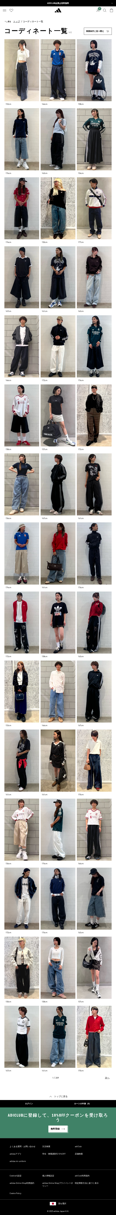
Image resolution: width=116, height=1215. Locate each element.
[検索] (104, 10)
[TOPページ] (58, 11)
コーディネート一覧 (33, 22)
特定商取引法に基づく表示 (87, 1183)
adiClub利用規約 (82, 1176)
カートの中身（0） (82, 1104)
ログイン (29, 1104)
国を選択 (62, 1204)
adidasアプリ (15, 1154)
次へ (107, 1078)
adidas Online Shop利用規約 (22, 1183)
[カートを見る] (111, 10)
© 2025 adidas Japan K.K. (58, 1211)
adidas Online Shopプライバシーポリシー (57, 1184)
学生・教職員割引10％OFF (54, 1154)
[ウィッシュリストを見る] (11, 10)
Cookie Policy (15, 1193)
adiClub (78, 1147)
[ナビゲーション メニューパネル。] (4, 10)
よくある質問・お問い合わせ (22, 1147)
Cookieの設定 (16, 1176)
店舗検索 (79, 1154)
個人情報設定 (48, 1176)
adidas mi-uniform (18, 1161)
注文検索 (46, 1147)
